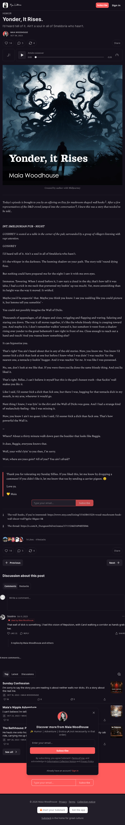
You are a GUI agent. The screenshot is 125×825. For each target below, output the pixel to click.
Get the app (78, 809)
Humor (7, 13)
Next (112, 562)
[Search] (119, 674)
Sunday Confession (16, 683)
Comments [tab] (10, 586)
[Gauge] (117, 55)
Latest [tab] (15, 674)
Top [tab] (6, 674)
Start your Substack (54, 809)
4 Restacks (41, 539)
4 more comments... (10, 657)
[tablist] (17, 586)
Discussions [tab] (27, 674)
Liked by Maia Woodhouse (22, 620)
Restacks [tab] (24, 586)
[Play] (22, 55)
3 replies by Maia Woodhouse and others (32, 643)
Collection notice (86, 801)
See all (9, 752)
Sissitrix (11, 616)
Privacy (63, 801)
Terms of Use (78, 758)
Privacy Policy (87, 761)
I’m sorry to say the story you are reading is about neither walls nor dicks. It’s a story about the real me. (53, 689)
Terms (72, 801)
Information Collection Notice (61, 761)
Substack (46, 818)
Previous (15, 562)
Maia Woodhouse (19, 32)
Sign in (116, 5)
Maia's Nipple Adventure (19, 707)
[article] (62, 691)
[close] (93, 712)
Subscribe (102, 5)
